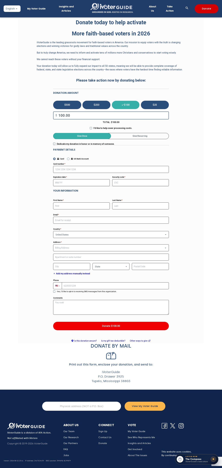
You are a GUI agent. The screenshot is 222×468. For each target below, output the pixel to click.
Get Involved (135, 449)
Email (56, 215)
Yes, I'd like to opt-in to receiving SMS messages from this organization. (87, 291)
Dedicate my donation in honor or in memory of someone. (85, 144)
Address (57, 242)
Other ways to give (140, 341)
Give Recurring (140, 136)
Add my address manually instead (73, 273)
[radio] (67, 105)
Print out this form (83, 364)
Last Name (117, 200)
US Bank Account (81, 159)
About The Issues (137, 455)
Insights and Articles (139, 443)
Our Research (71, 437)
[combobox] (111, 247)
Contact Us (104, 437)
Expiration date (60, 177)
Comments (58, 298)
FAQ (65, 449)
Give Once (82, 136)
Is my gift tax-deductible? (113, 341)
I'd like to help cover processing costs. (112, 128)
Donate (102, 443)
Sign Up (102, 431)
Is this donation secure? (85, 341)
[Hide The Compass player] (218, 454)
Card (62, 159)
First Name (58, 200)
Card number (59, 164)
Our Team (68, 431)
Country (57, 229)
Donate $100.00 (111, 326)
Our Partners (70, 443)
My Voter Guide (136, 431)
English (10, 8)
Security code (118, 177)
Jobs (66, 455)
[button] (111, 8)
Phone (56, 280)
